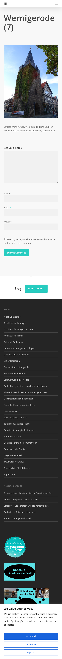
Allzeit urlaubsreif (12, 316)
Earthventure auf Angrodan (17, 367)
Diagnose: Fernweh (13, 455)
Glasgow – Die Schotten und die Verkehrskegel (26, 505)
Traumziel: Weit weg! (14, 461)
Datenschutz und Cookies (16, 354)
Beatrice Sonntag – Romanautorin (20, 442)
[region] (31, 631)
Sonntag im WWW (12, 436)
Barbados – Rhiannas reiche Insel (20, 512)
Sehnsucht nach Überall (15, 417)
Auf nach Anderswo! (13, 342)
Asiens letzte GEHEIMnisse (17, 468)
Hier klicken (36, 288)
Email (7, 207)
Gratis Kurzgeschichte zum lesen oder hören (25, 386)
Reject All (31, 652)
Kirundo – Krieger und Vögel (17, 518)
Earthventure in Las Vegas (16, 379)
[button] (56, 3)
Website (8, 221)
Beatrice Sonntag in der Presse (19, 430)
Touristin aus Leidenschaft (16, 423)
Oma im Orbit (10, 411)
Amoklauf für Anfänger (15, 323)
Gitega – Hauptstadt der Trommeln (21, 499)
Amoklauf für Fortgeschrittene (18, 329)
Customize (31, 644)
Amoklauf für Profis (13, 335)
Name (8, 193)
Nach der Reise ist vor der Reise (19, 405)
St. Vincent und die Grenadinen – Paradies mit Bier (28, 493)
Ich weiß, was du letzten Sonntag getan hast (25, 392)
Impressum (9, 474)
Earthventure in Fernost (15, 373)
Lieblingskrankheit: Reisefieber (18, 398)
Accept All (31, 636)
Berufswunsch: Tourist (15, 449)
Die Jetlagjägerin (12, 360)
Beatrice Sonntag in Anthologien (19, 348)
